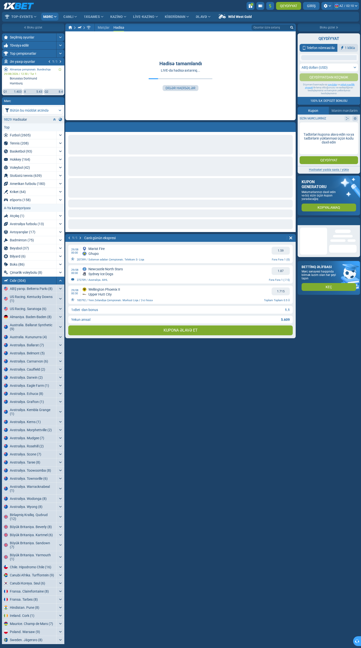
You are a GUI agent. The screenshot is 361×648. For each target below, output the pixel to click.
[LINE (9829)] (70, 27)
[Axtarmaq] (292, 27)
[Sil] (291, 238)
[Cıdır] (80, 27)
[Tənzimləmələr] (327, 6)
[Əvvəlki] (49, 62)
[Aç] (60, 37)
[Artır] (270, 6)
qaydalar (332, 133)
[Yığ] (60, 281)
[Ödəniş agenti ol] (260, 6)
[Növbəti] (60, 62)
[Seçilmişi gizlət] (54, 119)
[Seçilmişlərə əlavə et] (59, 69)
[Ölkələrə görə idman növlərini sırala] (60, 119)
